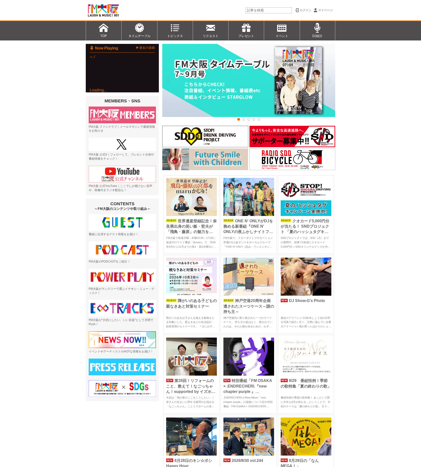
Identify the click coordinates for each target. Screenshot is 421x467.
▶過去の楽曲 (145, 47)
